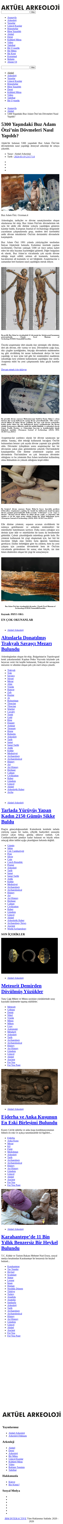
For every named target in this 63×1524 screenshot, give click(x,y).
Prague (10, 865)
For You (11, 1062)
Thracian (11, 703)
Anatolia (11, 1299)
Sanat (10, 742)
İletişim (10, 59)
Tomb (10, 714)
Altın (9, 684)
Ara (32, 12)
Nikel (10, 1015)
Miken (10, 1023)
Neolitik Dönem (15, 1288)
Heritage (11, 770)
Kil (8, 1146)
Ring (9, 720)
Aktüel (10, 34)
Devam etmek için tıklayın (14, 369)
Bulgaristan (12, 700)
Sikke (10, 848)
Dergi (10, 37)
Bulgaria (11, 734)
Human (11, 1286)
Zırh (9, 692)
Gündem (11, 781)
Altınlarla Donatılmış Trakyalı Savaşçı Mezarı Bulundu (26, 643)
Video (10, 42)
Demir (10, 1012)
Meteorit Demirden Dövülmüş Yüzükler (22, 988)
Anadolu (11, 1297)
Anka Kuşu (13, 1140)
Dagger (11, 723)
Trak (9, 673)
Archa (10, 792)
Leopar (10, 1280)
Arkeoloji (12, 20)
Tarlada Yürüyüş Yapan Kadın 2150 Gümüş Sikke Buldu (28, 815)
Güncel (10, 784)
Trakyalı (11, 670)
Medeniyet (12, 753)
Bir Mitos (12, 50)
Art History (12, 767)
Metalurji (11, 1031)
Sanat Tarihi (13, 745)
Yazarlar (11, 23)
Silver (10, 856)
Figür (10, 1149)
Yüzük (10, 686)
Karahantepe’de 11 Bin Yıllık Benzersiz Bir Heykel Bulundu (29, 1242)
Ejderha (11, 1138)
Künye (12, 1482)
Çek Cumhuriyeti (15, 851)
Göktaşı (11, 1009)
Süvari (10, 678)
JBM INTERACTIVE (15, 1518)
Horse (10, 731)
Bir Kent (11, 53)
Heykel (10, 1272)
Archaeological (14, 759)
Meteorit (11, 1007)
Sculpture (12, 1274)
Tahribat (11, 45)
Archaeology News (16, 923)
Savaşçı (11, 675)
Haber (10, 778)
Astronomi (12, 1029)
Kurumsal (12, 56)
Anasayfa (12, 17)
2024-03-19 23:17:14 (24, 156)
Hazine (10, 695)
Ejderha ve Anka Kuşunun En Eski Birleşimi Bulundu (29, 1119)
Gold (9, 717)
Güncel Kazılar (14, 25)
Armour (11, 725)
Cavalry (11, 711)
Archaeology (13, 756)
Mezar (10, 681)
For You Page (13, 1065)
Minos (10, 1020)
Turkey (10, 1294)
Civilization (13, 775)
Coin (9, 859)
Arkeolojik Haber (15, 789)
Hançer (10, 689)
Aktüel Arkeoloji (15, 630)
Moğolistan (12, 1152)
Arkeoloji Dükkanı (18, 1435)
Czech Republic (15, 862)
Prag (9, 854)
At (8, 698)
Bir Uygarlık (13, 48)
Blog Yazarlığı (14, 31)
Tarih (9, 739)
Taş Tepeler (13, 1269)
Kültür (10, 750)
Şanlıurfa (11, 1302)
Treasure (11, 728)
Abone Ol (12, 62)
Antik (10, 748)
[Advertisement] (31, 1371)
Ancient (11, 926)
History (11, 761)
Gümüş (10, 845)
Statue (10, 1277)
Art (9, 764)
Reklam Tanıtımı (17, 1467)
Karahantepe (13, 1266)
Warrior (11, 709)
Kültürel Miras (14, 39)
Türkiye (11, 1291)
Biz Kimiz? (14, 1484)
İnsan (10, 1283)
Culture (11, 772)
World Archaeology (16, 928)
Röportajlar (12, 28)
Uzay (10, 1026)
